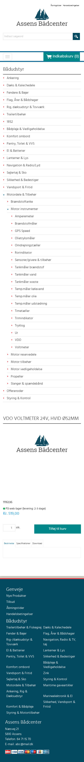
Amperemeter (24, 216)
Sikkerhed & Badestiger (23, 180)
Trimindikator (24, 318)
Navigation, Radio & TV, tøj (59, 642)
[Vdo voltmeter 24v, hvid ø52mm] (42, 443)
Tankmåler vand (25, 274)
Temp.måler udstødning (31, 303)
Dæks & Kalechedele (21, 85)
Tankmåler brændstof (29, 267)
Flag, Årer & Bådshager (22, 100)
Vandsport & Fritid (19, 187)
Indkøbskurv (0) (66, 56)
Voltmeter (22, 347)
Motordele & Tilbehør (21, 194)
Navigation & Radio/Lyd (23, 165)
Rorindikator (23, 252)
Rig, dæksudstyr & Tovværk (25, 107)
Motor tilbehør (21, 361)
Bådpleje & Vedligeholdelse (26, 129)
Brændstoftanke (22, 201)
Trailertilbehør (16, 114)
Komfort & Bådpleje (19, 706)
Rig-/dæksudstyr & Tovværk (19, 642)
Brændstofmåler (26, 223)
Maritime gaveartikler (58, 685)
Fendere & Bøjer (18, 92)
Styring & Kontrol (19, 398)
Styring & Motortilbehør (23, 712)
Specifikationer (23, 543)
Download (37, 543)
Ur (16, 332)
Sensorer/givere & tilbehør (33, 260)
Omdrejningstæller (27, 245)
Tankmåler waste (26, 281)
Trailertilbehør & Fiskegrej (23, 627)
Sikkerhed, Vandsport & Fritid (59, 704)
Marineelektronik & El (58, 696)
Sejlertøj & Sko (17, 172)
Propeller (17, 376)
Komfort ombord (18, 136)
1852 (10, 121)
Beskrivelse (9, 543)
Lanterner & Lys (17, 158)
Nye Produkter (16, 595)
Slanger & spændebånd (27, 383)
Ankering (13, 78)
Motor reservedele (23, 354)
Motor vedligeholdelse (26, 369)
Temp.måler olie (25, 296)
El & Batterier (16, 150)
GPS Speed (22, 230)
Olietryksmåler (25, 238)
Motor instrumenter (24, 209)
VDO (18, 340)
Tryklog (20, 325)
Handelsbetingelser (71, 5)
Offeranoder (15, 390)
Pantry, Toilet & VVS (20, 143)
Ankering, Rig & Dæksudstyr (16, 694)
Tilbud (10, 601)
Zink (46, 673)
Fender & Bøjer (16, 633)
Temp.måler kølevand (29, 289)
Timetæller (22, 310)
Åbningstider (56, 5)
